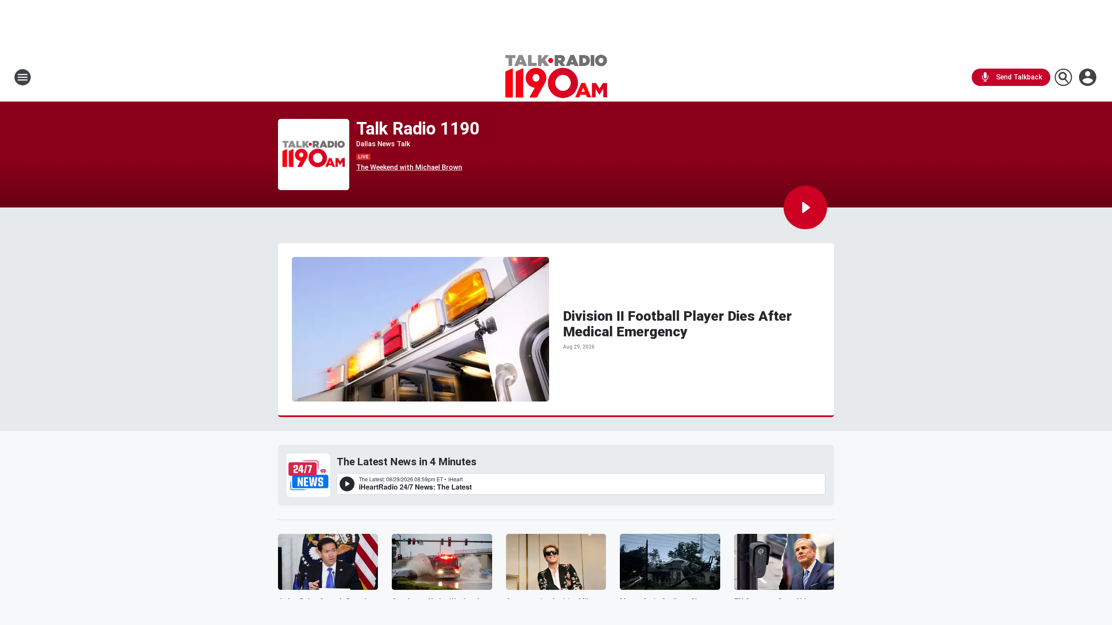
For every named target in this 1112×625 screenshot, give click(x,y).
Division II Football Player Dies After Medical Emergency (677, 323)
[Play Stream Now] (805, 207)
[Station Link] (556, 77)
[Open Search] (1063, 77)
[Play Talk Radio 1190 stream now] (313, 155)
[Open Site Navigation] (22, 77)
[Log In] (1088, 77)
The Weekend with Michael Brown (409, 167)
